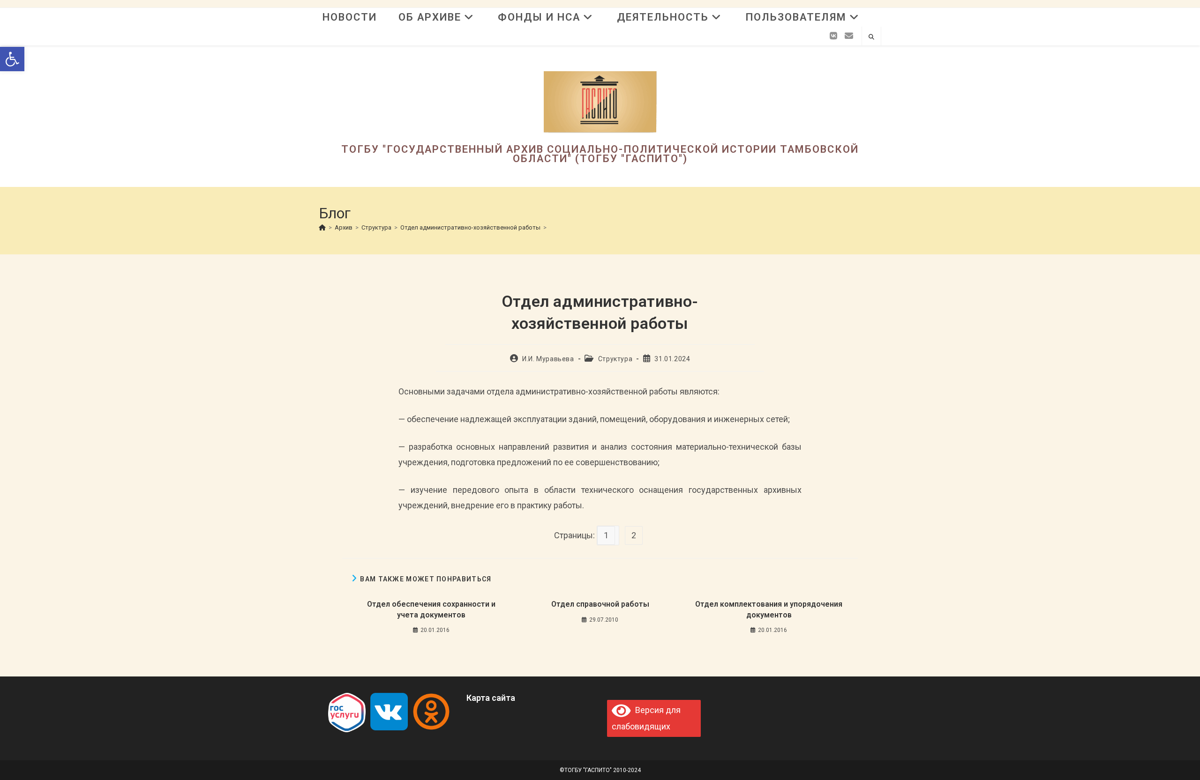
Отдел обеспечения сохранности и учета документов (431, 609)
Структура (615, 359)
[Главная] (322, 227)
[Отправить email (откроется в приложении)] (849, 36)
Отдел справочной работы (600, 604)
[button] (12, 59)
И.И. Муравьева (548, 359)
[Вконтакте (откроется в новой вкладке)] (833, 36)
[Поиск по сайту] (871, 37)
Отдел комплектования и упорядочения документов (768, 609)
